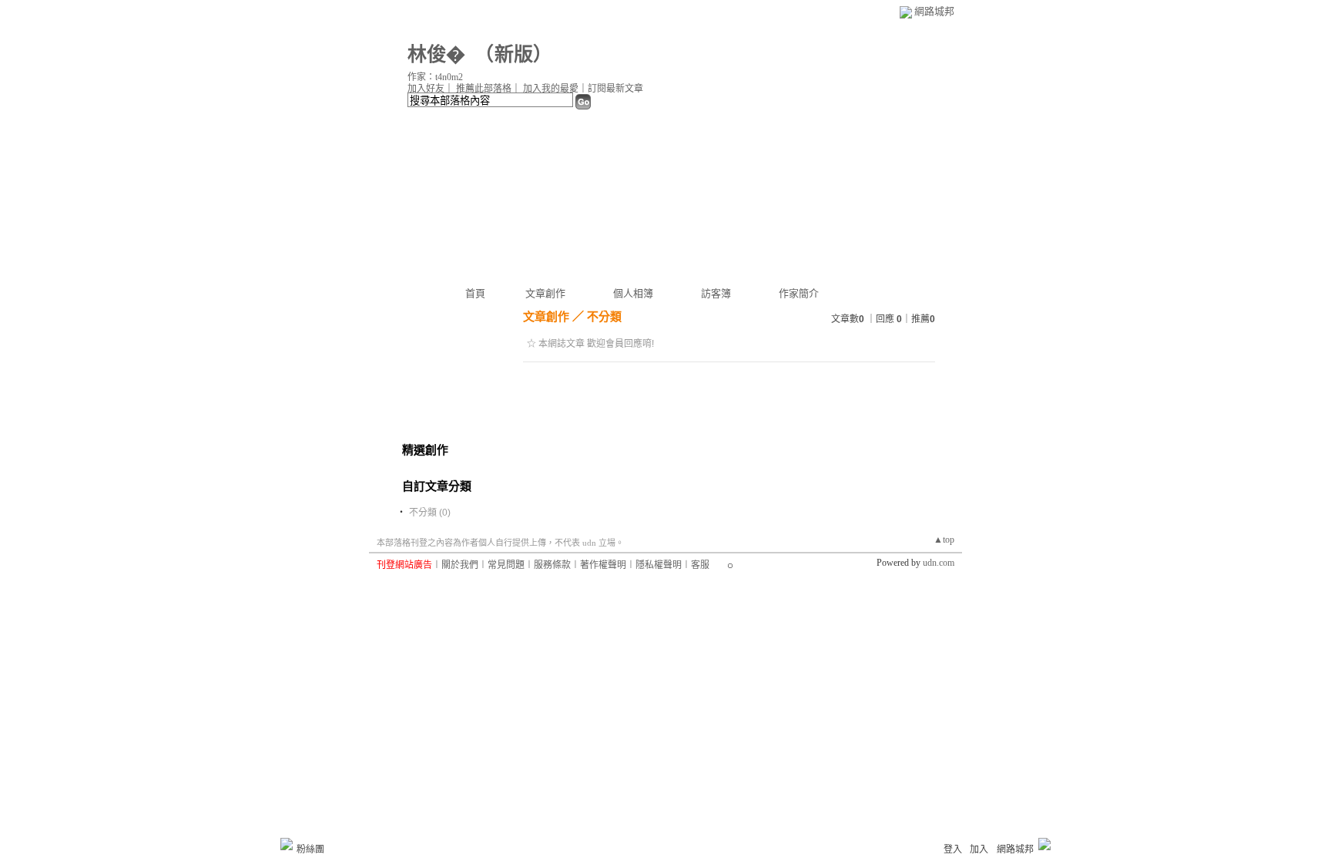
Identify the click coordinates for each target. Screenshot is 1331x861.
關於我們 (459, 565)
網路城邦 (934, 11)
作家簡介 (799, 293)
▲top (944, 539)
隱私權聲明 (658, 565)
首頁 (475, 293)
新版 (514, 54)
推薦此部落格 (483, 88)
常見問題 (506, 565)
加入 (979, 849)
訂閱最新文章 (615, 88)
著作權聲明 (603, 565)
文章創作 (545, 293)
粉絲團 (310, 849)
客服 (700, 565)
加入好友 (425, 88)
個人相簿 (633, 293)
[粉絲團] (286, 844)
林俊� (436, 54)
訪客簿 (716, 293)
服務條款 (552, 565)
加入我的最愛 (550, 88)
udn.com (938, 562)
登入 (953, 849)
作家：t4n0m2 (435, 77)
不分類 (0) (430, 512)
